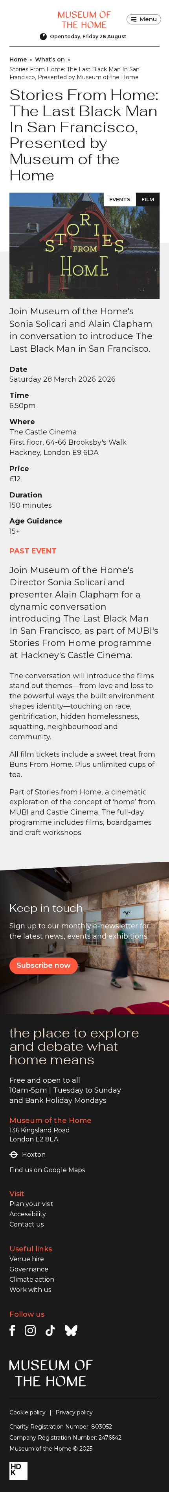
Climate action (31, 1279)
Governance (28, 1269)
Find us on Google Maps (47, 1170)
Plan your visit (31, 1204)
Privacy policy (74, 1412)
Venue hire (26, 1259)
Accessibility (27, 1214)
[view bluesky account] (71, 1330)
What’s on (50, 59)
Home (18, 59)
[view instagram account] (30, 1330)
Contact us (26, 1224)
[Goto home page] (84, 19)
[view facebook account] (12, 1330)
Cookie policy (27, 1412)
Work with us (30, 1289)
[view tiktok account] (50, 1330)
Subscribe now (44, 965)
